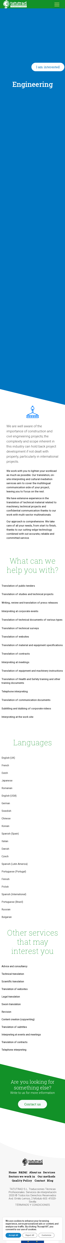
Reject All (30, 1235)
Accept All (13, 1235)
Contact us (32, 1104)
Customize (46, 1235)
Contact (40, 1180)
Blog (50, 1180)
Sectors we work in (22, 1176)
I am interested (48, 67)
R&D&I (23, 1172)
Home (13, 1172)
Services (49, 1172)
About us (35, 1172)
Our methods (46, 1176)
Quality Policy (22, 1180)
